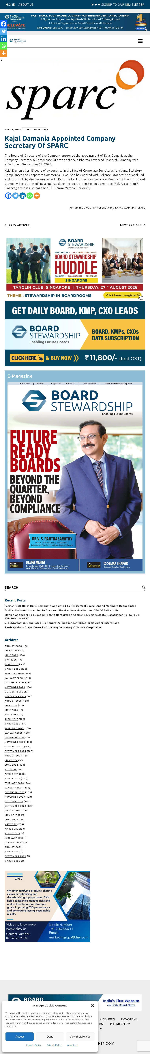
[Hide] (1, 60)
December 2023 (15, 792)
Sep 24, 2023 (13, 129)
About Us (72, 1045)
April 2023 (11, 829)
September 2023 (15, 806)
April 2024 (11, 774)
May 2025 (11, 714)
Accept (20, 1036)
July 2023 (11, 815)
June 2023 (11, 819)
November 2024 (15, 742)
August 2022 (13, 847)
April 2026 (11, 664)
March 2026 (12, 669)
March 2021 (12, 851)
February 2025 (14, 728)
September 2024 (15, 751)
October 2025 (14, 691)
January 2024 (14, 787)
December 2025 (15, 682)
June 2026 (11, 655)
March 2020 (12, 861)
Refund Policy (120, 1024)
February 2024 (14, 783)
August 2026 (13, 646)
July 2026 (11, 650)
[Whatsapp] (30, 195)
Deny (50, 1036)
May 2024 (11, 769)
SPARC (141, 208)
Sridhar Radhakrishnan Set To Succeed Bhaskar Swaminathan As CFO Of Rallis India (62, 610)
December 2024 (15, 737)
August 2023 (13, 810)
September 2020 (15, 856)
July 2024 (11, 760)
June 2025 (11, 710)
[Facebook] (8, 195)
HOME (10, 4)
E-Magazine (129, 1019)
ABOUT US (25, 4)
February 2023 (14, 838)
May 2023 (11, 824)
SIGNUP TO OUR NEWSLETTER (122, 4)
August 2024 (13, 755)
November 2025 (15, 687)
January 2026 (14, 678)
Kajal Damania (125, 208)
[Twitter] (15, 195)
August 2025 (13, 701)
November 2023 (15, 797)
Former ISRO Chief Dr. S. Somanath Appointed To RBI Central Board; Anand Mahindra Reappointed (70, 605)
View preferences (80, 1036)
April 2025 (11, 719)
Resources (107, 1019)
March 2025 (12, 723)
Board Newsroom (34, 129)
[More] (37, 195)
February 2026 (14, 673)
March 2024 (12, 778)
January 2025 (14, 733)
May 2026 (11, 659)
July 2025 (11, 705)
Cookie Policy (33, 1045)
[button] (92, 1005)
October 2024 (14, 746)
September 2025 (15, 696)
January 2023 (14, 842)
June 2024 (11, 765)
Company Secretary (99, 208)
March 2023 (12, 833)
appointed (76, 208)
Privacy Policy (54, 1045)
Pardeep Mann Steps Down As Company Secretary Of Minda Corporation (54, 627)
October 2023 (14, 801)
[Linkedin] (22, 195)
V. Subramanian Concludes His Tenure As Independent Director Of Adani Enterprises (62, 622)
